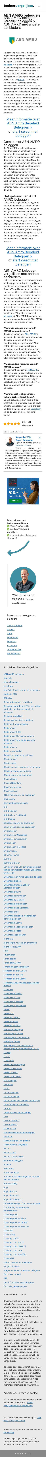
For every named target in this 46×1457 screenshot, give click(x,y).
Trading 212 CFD (11, 1238)
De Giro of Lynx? (11, 855)
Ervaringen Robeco (12, 931)
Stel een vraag (10, 1183)
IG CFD (7, 1056)
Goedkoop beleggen (13, 1029)
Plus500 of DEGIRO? (13, 1156)
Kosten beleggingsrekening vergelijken (22, 1100)
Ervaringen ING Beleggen (15, 904)
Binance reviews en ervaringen (18, 755)
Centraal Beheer (14, 625)
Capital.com (9, 799)
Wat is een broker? (12, 1274)
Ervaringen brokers (12, 881)
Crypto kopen (10, 843)
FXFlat (7, 1009)
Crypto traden (10, 851)
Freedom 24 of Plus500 (15, 979)
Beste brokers (10, 747)
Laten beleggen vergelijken (16, 1104)
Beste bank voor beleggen (16, 724)
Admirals (8, 678)
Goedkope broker (12, 1041)
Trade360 (8, 1230)
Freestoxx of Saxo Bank (15, 1005)
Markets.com (10, 1128)
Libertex (7, 1108)
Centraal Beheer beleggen (16, 803)
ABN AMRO (30, 334)
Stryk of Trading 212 (13, 1199)
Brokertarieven (10, 791)
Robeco (7, 1164)
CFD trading (9, 819)
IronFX (7, 1088)
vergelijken (36, 409)
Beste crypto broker (13, 751)
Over (6, 432)
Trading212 (9, 1258)
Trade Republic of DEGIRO (16, 1222)
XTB (5, 1278)
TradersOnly (9, 1234)
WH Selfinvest (13, 653)
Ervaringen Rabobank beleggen (18, 927)
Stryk (6, 1187)
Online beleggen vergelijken (17, 1140)
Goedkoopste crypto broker (16, 1037)
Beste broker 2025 (12, 732)
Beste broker (10, 728)
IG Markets (9, 1060)
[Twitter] (39, 437)
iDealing (7, 1052)
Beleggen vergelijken (13, 716)
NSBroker (8, 1136)
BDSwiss (8, 698)
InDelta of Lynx (11, 1072)
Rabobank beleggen (13, 1160)
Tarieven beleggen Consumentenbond (22, 1203)
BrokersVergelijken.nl (23, 445)
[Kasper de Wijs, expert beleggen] (9, 446)
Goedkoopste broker (13, 1033)
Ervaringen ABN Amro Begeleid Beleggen (23, 877)
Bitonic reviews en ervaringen (17, 771)
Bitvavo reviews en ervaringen (18, 775)
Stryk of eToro (10, 1191)
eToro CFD (8, 939)
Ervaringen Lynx (11, 912)
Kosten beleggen (11, 1096)
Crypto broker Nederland (15, 835)
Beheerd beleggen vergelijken (18, 702)
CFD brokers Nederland (15, 815)
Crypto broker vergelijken (15, 839)
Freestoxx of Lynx (12, 997)
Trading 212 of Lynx (13, 1250)
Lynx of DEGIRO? (11, 1120)
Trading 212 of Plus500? (15, 1254)
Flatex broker (10, 959)
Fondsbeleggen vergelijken (16, 967)
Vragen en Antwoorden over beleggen (22, 1270)
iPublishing (9, 1432)
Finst (6, 951)
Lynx (6, 1116)
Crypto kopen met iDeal (15, 847)
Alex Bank (8, 686)
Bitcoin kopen (10, 763)
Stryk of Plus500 (11, 1195)
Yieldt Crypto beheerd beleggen (19, 1282)
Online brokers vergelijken (16, 1144)
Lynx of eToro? (10, 1124)
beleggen (8, 65)
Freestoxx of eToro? (13, 993)
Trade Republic (14, 649)
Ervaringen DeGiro (12, 892)
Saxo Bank (12, 645)
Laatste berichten (17, 432)
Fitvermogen (9, 955)
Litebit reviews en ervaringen (17, 1112)
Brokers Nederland (12, 783)
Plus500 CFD (10, 1152)
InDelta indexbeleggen (14, 1064)
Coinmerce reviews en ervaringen (19, 827)
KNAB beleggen (11, 1092)
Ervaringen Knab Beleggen (16, 908)
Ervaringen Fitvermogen (15, 896)
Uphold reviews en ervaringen (18, 1262)
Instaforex (8, 1084)
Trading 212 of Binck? (14, 1242)
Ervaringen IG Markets (14, 900)
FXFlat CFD (9, 1013)
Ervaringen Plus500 (13, 923)
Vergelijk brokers (11, 1266)
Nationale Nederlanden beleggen (19, 1132)
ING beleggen (10, 1080)
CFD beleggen (10, 811)
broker (21, 79)
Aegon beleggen (11, 682)
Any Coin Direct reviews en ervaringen (22, 690)
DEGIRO (11, 629)
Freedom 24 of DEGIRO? (15, 971)
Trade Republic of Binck (15, 1218)
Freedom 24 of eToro (13, 975)
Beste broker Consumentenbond (19, 736)
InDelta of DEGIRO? (13, 1068)
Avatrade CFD (10, 694)
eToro (9, 633)
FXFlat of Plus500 (12, 1025)
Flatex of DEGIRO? (12, 963)
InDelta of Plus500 (12, 1076)
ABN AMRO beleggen (14, 674)
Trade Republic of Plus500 (16, 1226)
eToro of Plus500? (12, 947)
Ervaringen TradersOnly (15, 935)
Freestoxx (11, 641)
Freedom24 (12, 637)
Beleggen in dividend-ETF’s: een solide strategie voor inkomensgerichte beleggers (22, 709)
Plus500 (7, 1148)
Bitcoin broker (10, 759)
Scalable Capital (11, 1172)
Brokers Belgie (10, 779)
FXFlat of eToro (11, 1021)
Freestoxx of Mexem (13, 1001)
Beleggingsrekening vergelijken (18, 720)
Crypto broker (10, 831)
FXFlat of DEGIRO (12, 1017)
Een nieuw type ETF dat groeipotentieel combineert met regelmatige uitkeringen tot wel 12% (23, 870)
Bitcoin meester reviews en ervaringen (22, 767)
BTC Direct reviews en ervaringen (19, 795)
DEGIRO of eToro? (12, 863)
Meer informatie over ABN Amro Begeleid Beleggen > (23, 123)
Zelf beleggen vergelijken (15, 1286)
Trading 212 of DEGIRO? (15, 1246)
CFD (6, 807)
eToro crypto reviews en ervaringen (20, 943)
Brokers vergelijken (12, 787)
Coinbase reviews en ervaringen (19, 823)
